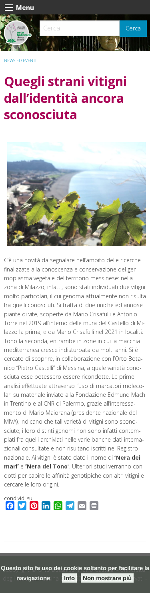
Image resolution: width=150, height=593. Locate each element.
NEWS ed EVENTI (20, 60)
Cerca (133, 28)
